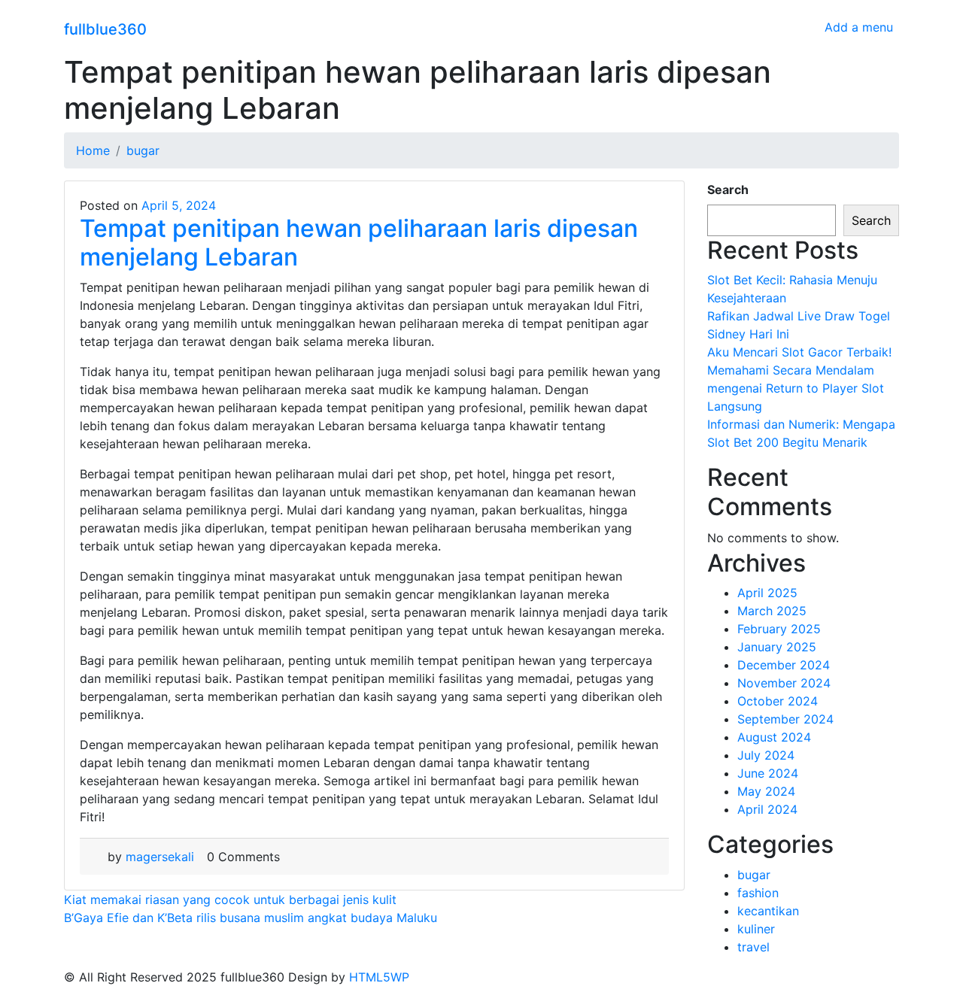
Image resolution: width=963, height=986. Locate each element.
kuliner (756, 928)
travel (753, 946)
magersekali (160, 856)
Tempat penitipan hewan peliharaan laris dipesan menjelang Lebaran (359, 243)
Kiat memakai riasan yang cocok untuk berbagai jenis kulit (230, 899)
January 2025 (776, 646)
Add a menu (859, 27)
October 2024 (777, 700)
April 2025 (767, 592)
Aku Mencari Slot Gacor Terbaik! (799, 352)
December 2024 (783, 664)
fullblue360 (105, 29)
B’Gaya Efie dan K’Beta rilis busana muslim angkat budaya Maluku (250, 917)
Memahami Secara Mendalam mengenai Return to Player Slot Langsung (795, 388)
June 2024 (767, 773)
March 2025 (772, 610)
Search (728, 189)
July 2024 (765, 755)
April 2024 (767, 809)
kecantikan (768, 910)
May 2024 (766, 791)
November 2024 (784, 682)
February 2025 (779, 628)
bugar (753, 874)
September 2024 (785, 719)
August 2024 (774, 737)
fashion (758, 892)
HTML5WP (379, 976)
